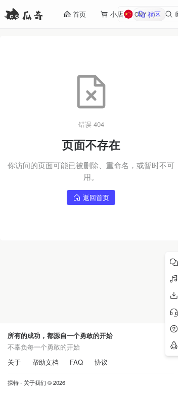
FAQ (76, 362)
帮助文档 (45, 362)
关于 (14, 362)
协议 (101, 362)
